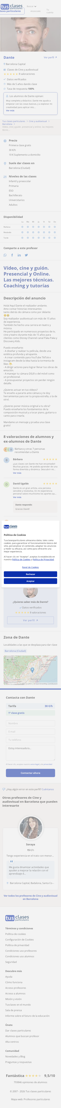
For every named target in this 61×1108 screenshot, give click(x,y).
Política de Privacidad (43, 559)
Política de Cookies (21, 559)
